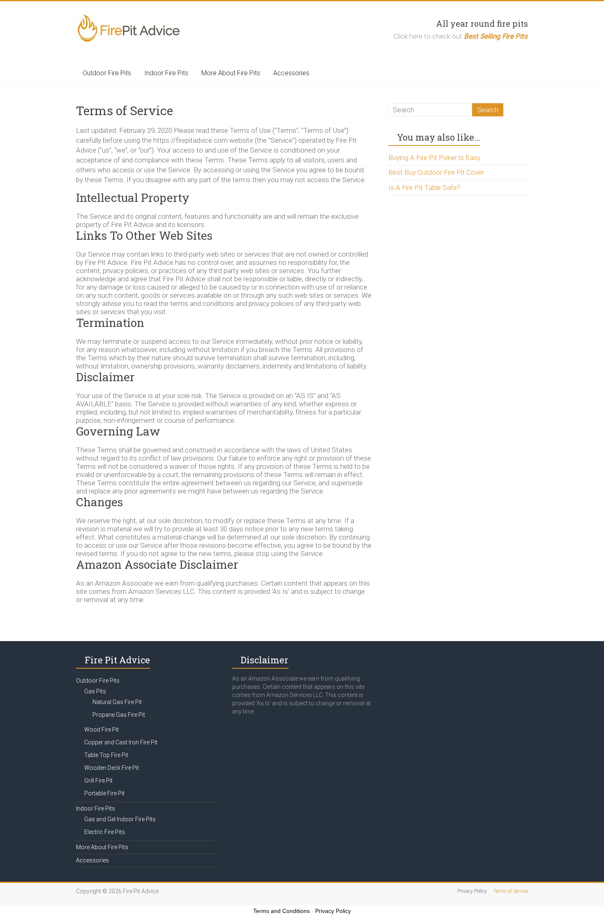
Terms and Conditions (281, 911)
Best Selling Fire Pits (496, 36)
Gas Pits (95, 691)
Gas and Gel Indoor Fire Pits (120, 819)
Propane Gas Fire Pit (118, 714)
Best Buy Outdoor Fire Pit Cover (436, 172)
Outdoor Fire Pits (107, 73)
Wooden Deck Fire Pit (111, 767)
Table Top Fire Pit (106, 755)
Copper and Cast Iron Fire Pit (120, 742)
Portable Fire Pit (104, 793)
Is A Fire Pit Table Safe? (424, 187)
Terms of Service (510, 891)
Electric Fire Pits (104, 832)
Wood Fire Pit (101, 729)
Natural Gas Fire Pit (117, 702)
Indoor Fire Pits (166, 73)
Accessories (291, 73)
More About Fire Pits (230, 73)
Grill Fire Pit (98, 780)
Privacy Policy (472, 891)
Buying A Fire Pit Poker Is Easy (434, 157)
